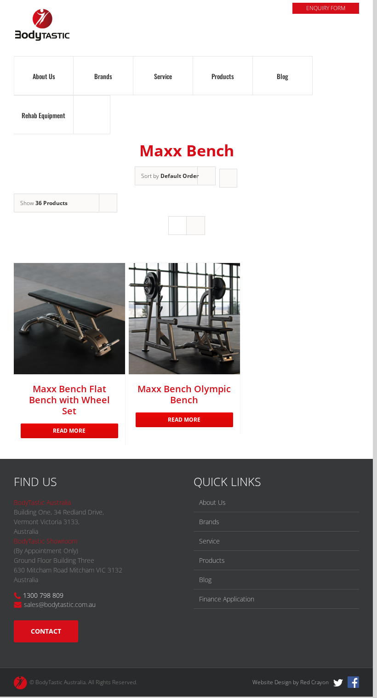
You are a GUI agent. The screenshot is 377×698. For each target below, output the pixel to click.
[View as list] (196, 226)
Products (212, 560)
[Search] (92, 115)
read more (69, 431)
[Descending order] (228, 178)
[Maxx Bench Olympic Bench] (184, 318)
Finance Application (226, 599)
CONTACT (46, 631)
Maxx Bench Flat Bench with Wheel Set (69, 400)
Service (209, 541)
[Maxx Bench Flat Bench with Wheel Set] (69, 318)
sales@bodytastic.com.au (60, 604)
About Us (212, 502)
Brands (209, 521)
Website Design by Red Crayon (290, 682)
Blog (205, 579)
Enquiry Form (325, 8)
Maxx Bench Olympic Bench (184, 394)
